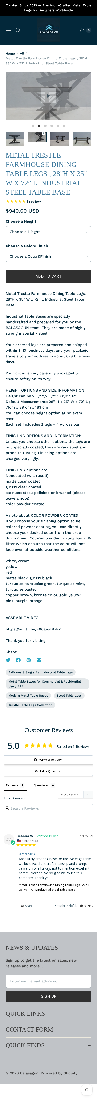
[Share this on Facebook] (18, 660)
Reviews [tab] (12, 785)
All (22, 53)
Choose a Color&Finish (27, 246)
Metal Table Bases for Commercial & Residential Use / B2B (44, 684)
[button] (83, 906)
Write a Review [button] (50, 760)
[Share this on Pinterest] (29, 660)
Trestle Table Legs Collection (30, 705)
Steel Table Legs (69, 695)
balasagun (29, 1073)
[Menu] (8, 30)
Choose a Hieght (21, 221)
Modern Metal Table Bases (28, 695)
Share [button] (28, 906)
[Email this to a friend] (39, 660)
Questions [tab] (41, 785)
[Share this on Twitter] (9, 660)
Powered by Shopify (59, 1073)
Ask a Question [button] (50, 771)
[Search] (18, 30)
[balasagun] (48, 30)
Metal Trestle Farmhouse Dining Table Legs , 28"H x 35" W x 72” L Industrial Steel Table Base (55, 887)
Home (10, 53)
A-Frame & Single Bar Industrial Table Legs (40, 672)
